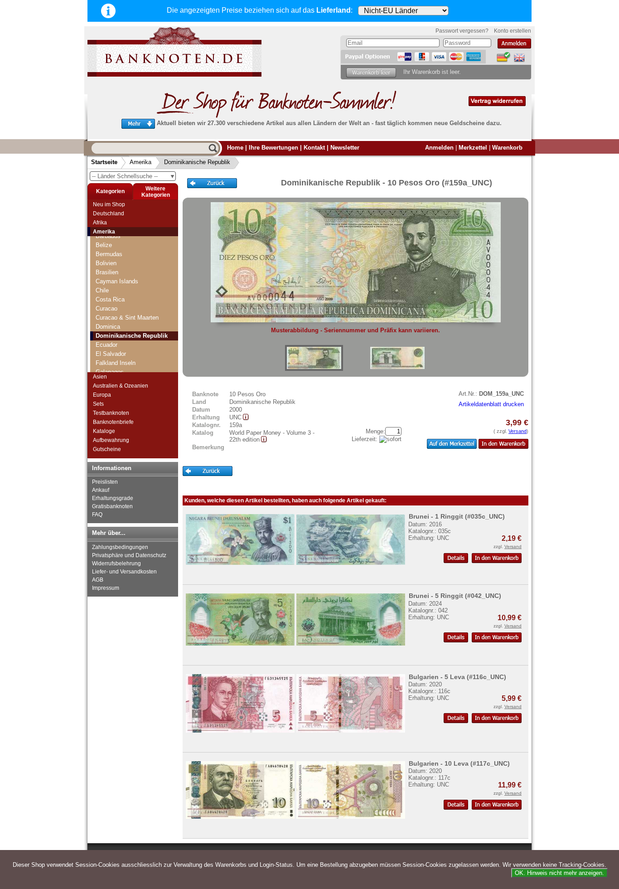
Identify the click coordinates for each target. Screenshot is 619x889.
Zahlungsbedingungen (120, 547)
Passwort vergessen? (461, 31)
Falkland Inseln (115, 362)
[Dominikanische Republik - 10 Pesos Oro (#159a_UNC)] (314, 358)
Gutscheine (107, 449)
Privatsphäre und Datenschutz (129, 555)
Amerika (140, 162)
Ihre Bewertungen (273, 147)
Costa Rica (110, 299)
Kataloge (104, 431)
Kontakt (314, 147)
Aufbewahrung (111, 440)
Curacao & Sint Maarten (127, 317)
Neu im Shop (109, 204)
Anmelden (439, 147)
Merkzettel (473, 147)
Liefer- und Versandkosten (124, 571)
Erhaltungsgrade (112, 498)
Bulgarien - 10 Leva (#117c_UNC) (459, 763)
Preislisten (105, 482)
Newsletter (344, 147)
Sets (98, 404)
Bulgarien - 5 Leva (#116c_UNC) (457, 676)
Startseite (104, 162)
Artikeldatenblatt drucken (491, 404)
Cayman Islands (117, 281)
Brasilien (107, 272)
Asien (100, 377)
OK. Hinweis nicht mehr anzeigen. (559, 873)
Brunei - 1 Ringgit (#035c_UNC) (457, 516)
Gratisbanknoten (112, 506)
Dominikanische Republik (197, 162)
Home (235, 147)
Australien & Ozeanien (120, 386)
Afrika (100, 222)
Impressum (105, 588)
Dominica (108, 326)
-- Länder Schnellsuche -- (133, 176)
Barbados (108, 236)
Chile (102, 290)
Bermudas (109, 254)
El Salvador (111, 353)
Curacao (106, 308)
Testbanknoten (111, 413)
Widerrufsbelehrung (116, 563)
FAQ (97, 514)
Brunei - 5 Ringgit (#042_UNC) (455, 595)
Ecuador (106, 344)
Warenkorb (507, 147)
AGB (97, 580)
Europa (102, 395)
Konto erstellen (512, 31)
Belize (104, 245)
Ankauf (100, 490)
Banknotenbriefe (113, 422)
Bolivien (106, 263)
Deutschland (108, 213)
